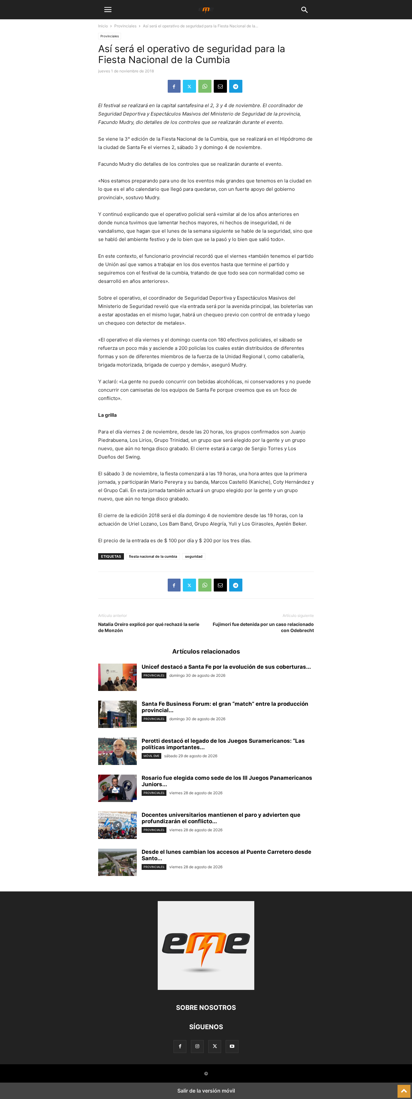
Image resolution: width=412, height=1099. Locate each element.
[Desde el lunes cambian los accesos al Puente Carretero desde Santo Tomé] (117, 863)
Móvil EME (151, 756)
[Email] (220, 86)
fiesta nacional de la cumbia (153, 556)
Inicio (103, 25)
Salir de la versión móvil (206, 1090)
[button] (107, 9)
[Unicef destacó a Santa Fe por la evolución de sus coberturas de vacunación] (117, 678)
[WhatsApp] (204, 86)
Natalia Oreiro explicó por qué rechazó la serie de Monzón (148, 627)
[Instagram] (197, 1046)
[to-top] (404, 1088)
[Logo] (206, 988)
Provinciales (125, 25)
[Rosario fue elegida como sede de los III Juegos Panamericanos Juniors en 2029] (117, 789)
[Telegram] (235, 86)
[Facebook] (174, 86)
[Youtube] (232, 1046)
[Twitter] (189, 86)
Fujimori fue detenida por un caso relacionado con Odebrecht (263, 627)
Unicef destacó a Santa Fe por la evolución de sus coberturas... (226, 667)
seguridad (193, 556)
